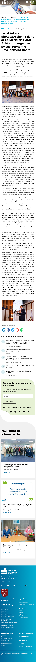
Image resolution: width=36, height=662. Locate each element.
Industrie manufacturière (7, 627)
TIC (2, 618)
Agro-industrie (5, 607)
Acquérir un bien (23, 614)
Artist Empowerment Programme (18, 349)
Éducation (3, 611)
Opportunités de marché (25, 600)
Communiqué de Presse (7, 638)
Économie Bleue (5, 609)
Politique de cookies (16, 661)
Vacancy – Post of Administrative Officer (20, 365)
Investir (20, 610)
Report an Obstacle (25, 647)
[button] (4, 310)
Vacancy (3, 645)
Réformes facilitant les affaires (26, 604)
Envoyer (9, 401)
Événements (4, 636)
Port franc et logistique (7, 614)
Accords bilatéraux (23, 602)
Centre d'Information (6, 643)
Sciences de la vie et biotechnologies (6, 620)
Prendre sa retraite (23, 617)
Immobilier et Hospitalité (7, 624)
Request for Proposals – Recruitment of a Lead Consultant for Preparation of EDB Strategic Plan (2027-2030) (20, 342)
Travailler (21, 612)
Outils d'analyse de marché (25, 606)
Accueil (3, 17)
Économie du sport (6, 629)
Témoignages (4, 642)
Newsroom (13, 17)
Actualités (3, 635)
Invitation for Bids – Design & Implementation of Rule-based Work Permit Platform (19, 358)
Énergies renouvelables (7, 625)
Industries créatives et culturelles (9, 622)
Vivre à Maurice (22, 615)
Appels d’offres (5, 640)
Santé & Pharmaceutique (7, 616)
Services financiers (5, 612)
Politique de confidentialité (28, 661)
